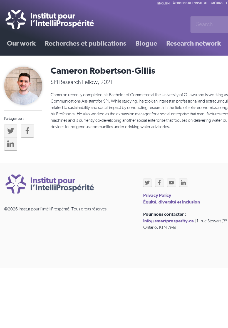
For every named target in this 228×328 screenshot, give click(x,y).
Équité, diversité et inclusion (171, 202)
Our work (21, 43)
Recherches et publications (85, 43)
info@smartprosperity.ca (168, 221)
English (163, 3)
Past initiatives (29, 63)
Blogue (146, 43)
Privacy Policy (157, 195)
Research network (193, 43)
